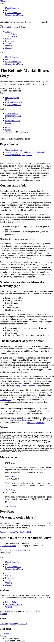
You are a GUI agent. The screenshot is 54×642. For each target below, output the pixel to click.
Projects (13, 36)
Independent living (13, 116)
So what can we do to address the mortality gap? (25, 152)
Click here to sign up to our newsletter (15, 550)
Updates (8, 46)
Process (8, 123)
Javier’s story (10, 506)
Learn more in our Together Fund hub (15, 532)
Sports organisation (13, 12)
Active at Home (11, 113)
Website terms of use (13, 604)
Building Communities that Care (26, 386)
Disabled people (12, 97)
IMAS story (10, 476)
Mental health (11, 118)
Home (7, 127)
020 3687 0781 (6, 634)
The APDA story (12, 490)
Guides (8, 39)
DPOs (7, 100)
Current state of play (13, 150)
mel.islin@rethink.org (36, 422)
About (7, 32)
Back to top (5, 553)
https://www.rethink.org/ (20, 420)
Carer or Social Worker (14, 15)
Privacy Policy (11, 602)
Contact (8, 48)
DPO (7, 10)
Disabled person (12, 8)
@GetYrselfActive (8, 546)
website (14, 353)
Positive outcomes (12, 120)
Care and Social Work (14, 102)
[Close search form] (1, 25)
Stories (8, 43)
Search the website (7, 22)
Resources (9, 41)
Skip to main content (8, 1)
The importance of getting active (18, 154)
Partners (13, 34)
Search (44, 22)
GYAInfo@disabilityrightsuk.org (13, 624)
